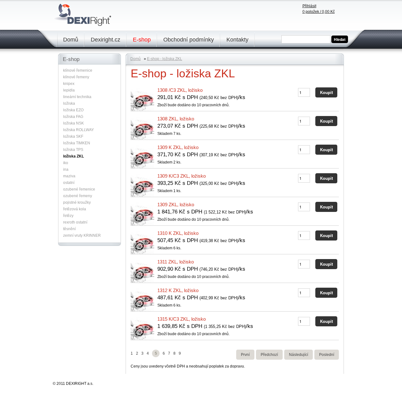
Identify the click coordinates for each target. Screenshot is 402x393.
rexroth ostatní (75, 222)
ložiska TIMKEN (76, 143)
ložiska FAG (73, 116)
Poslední (326, 354)
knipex (68, 83)
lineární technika (77, 97)
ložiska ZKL (73, 156)
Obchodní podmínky (188, 39)
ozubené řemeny (77, 196)
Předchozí (269, 354)
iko (65, 163)
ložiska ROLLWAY (78, 130)
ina (65, 169)
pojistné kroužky (77, 202)
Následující (298, 354)
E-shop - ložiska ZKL (164, 59)
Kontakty (237, 39)
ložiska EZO (73, 110)
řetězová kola (74, 209)
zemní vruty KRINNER (82, 235)
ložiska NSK (73, 123)
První (245, 354)
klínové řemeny (76, 77)
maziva (69, 176)
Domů (70, 39)
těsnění (69, 229)
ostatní (68, 182)
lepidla (69, 90)
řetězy (68, 215)
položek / (318, 11)
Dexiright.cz (105, 39)
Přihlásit (309, 6)
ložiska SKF (73, 136)
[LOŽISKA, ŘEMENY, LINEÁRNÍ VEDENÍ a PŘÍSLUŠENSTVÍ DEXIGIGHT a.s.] (83, 24)
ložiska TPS (73, 149)
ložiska (69, 103)
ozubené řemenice (79, 189)
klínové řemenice (77, 70)
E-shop (142, 39)
